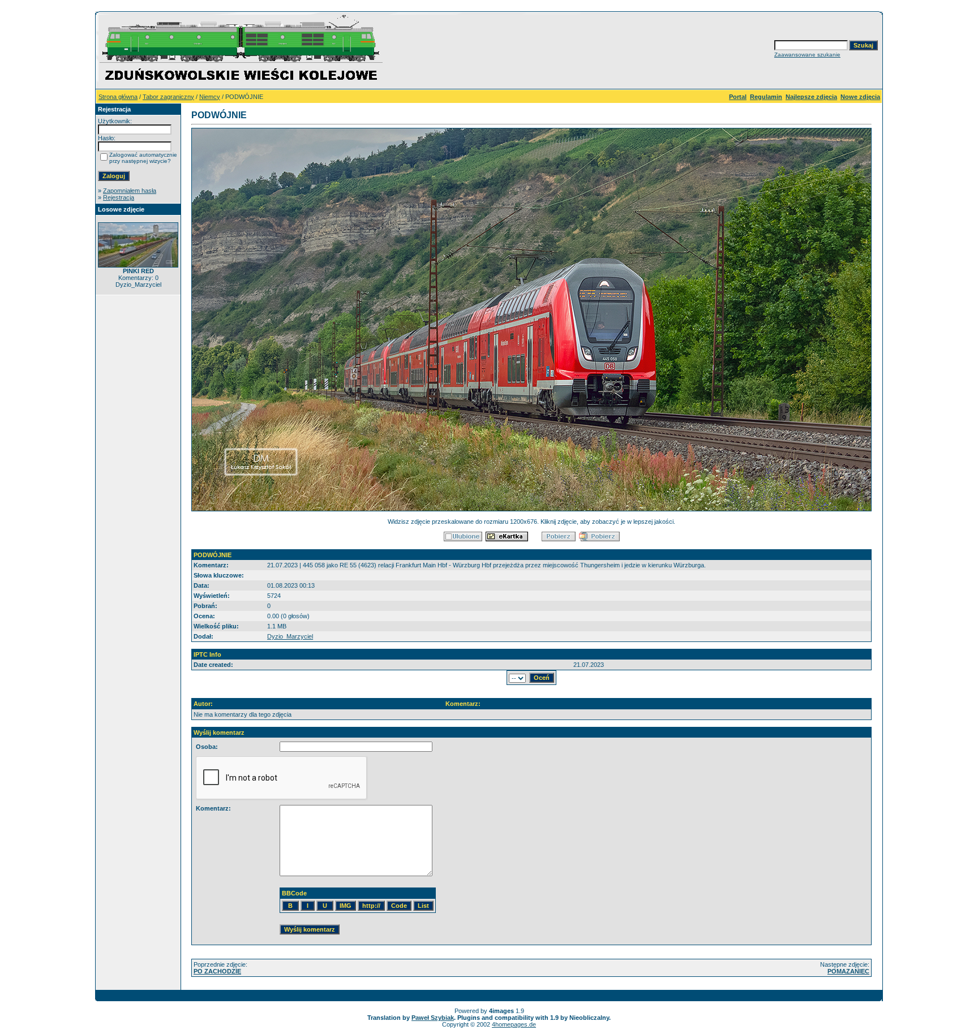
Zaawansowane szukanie (807, 54)
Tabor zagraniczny (168, 96)
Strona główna (118, 96)
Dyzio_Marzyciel (290, 636)
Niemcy (209, 96)
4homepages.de (514, 1024)
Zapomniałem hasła (129, 190)
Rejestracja (118, 197)
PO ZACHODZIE (217, 971)
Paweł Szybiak (432, 1017)
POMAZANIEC (848, 971)
